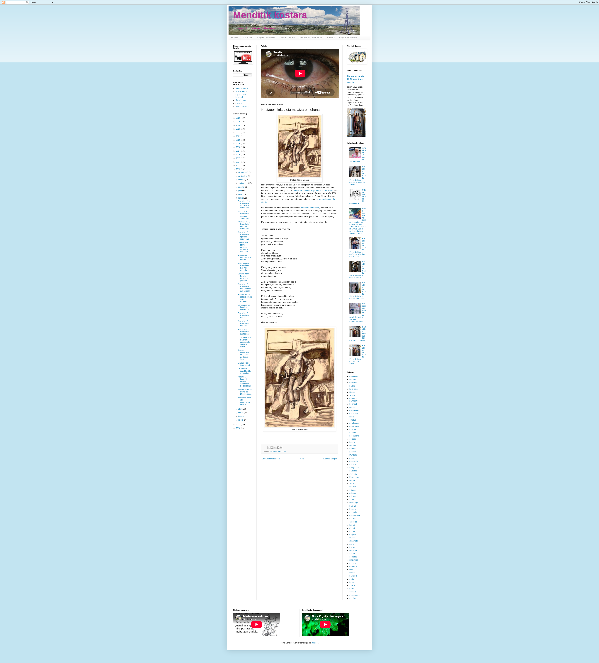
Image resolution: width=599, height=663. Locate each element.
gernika (352, 439)
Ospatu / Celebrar (348, 37)
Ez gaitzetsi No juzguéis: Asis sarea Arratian (245, 297)
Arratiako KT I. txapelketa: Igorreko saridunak (244, 235)
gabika (352, 589)
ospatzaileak (354, 515)
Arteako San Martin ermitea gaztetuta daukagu (243, 247)
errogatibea (354, 468)
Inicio (302, 459)
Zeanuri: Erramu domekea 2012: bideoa (245, 391)
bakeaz (352, 506)
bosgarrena (354, 436)
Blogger (315, 643)
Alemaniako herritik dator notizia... (244, 257)
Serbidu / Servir (287, 37)
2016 (238, 154)
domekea (353, 383)
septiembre (243, 183)
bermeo (352, 449)
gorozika (353, 557)
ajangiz (352, 528)
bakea (352, 442)
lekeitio (352, 573)
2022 (238, 133)
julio (240, 191)
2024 (238, 125)
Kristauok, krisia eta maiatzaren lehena (244, 401)
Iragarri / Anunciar (266, 37)
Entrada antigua (330, 459)
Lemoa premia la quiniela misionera (244, 307)
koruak (352, 480)
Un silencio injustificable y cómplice (244, 371)
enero (241, 420)
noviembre (243, 176)
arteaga (352, 496)
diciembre (242, 172)
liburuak (352, 445)
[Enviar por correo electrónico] (268, 447)
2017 (238, 151)
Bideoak (331, 37)
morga (352, 531)
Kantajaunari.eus (243, 100)
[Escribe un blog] (271, 447)
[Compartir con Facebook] (277, 447)
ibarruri (352, 547)
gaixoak (352, 452)
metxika (352, 598)
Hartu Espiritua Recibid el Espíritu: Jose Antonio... (245, 266)
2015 (238, 158)
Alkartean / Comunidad (310, 37)
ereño (351, 579)
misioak (352, 429)
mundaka (353, 455)
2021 (238, 136)
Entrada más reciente (271, 459)
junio (240, 194)
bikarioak (273, 451)
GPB (351, 569)
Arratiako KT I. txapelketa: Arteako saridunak (244, 214)
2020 (238, 140)
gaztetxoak (354, 413)
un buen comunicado (310, 208)
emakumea (354, 426)
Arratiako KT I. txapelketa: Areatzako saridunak (244, 204)
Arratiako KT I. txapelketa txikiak (244, 315)
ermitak (352, 420)
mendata (353, 512)
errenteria (353, 461)
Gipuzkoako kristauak (241, 96)
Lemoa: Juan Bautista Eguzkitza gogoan (243, 277)
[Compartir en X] (274, 447)
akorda (352, 554)
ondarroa (353, 566)
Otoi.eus (239, 103)
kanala (352, 525)
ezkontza (353, 522)
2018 (238, 147)
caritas (352, 407)
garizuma (353, 471)
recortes (352, 379)
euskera (352, 592)
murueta (352, 519)
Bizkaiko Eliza (241, 92)
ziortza (352, 484)
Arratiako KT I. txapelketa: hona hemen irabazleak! (244, 287)
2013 (238, 165)
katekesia (353, 389)
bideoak (352, 433)
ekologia (353, 474)
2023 (238, 129)
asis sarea (353, 493)
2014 (238, 162)
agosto (241, 187)
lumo (351, 582)
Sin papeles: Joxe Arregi (244, 364)
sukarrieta (353, 541)
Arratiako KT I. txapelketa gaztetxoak (244, 331)
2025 (238, 122)
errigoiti (352, 534)
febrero (241, 416)
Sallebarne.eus (242, 107)
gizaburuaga (354, 595)
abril (240, 409)
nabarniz (353, 576)
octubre (241, 180)
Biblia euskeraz (242, 88)
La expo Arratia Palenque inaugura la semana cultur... (244, 342)
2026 (238, 118)
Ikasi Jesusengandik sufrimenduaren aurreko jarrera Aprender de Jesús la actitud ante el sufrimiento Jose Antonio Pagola (357, 221)
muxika (352, 538)
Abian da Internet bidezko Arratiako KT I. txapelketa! (244, 381)
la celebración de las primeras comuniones (313, 190)
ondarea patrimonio (353, 399)
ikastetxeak (354, 560)
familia (352, 395)
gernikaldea (354, 423)
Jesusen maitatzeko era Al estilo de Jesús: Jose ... (244, 354)
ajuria (351, 544)
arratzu (352, 585)
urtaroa (352, 490)
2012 (238, 169)
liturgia (352, 392)
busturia (352, 509)
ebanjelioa (353, 376)
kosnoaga (353, 503)
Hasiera (234, 37)
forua (351, 499)
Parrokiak (247, 37)
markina (352, 563)
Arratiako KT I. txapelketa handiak (244, 323)
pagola (352, 386)
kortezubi (353, 550)
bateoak (352, 464)
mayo (240, 198)
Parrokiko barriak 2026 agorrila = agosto (356, 79)
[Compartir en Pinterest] (280, 447)
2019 (238, 144)
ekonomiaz (282, 451)
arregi (351, 458)
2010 (238, 428)
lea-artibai (353, 487)
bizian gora (354, 477)
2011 (238, 425)
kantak (352, 417)
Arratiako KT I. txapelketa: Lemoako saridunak (244, 225)
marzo (241, 413)
